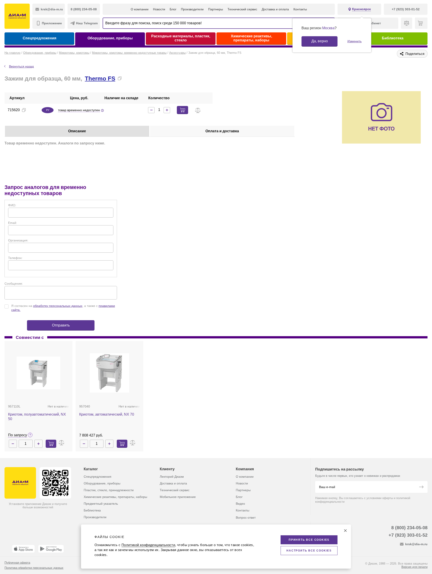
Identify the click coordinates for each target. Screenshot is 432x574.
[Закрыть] (345, 530)
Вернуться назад (21, 66)
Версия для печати (414, 567)
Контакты (300, 9)
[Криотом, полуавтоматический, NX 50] (38, 373)
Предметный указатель (101, 503)
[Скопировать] (119, 78)
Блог (173, 9)
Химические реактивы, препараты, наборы (251, 38)
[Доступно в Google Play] (51, 549)
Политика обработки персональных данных (33, 567)
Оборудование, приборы (110, 38)
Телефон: (15, 258)
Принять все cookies (309, 539)
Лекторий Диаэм (172, 476)
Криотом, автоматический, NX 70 (106, 414)
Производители (192, 9)
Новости (159, 9)
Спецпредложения (39, 38)
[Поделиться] (127, 78)
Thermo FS (100, 78)
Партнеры (215, 9)
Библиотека (392, 38)
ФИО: (12, 205)
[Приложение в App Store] (23, 549)
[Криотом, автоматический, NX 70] (109, 373)
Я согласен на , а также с (63, 308)
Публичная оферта (17, 562)
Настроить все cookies (309, 550)
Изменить (354, 41)
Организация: (18, 240)
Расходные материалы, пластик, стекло (180, 38)
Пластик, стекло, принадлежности (109, 490)
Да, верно (319, 41)
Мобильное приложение (178, 497)
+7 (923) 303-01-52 (408, 535)
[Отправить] (421, 487)
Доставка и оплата (275, 9)
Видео (240, 503)
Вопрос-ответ (246, 517)
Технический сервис (242, 9)
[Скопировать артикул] (24, 110)
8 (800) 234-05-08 (409, 527)
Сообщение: (13, 283)
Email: (12, 223)
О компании (139, 9)
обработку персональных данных (57, 306)
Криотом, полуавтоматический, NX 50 (37, 416)
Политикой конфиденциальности (148, 545)
